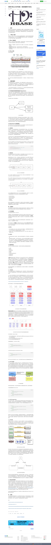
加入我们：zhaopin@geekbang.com (24, 539)
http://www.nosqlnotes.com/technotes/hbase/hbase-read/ (16, 502)
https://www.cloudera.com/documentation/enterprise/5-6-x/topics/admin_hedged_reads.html (20, 508)
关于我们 (18, 536)
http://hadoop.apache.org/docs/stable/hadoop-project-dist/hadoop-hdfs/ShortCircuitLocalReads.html (21, 506)
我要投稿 (18, 537)
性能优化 (18, 513)
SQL (12, 513)
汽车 (23, 513)
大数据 (10, 513)
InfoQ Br (45, 539)
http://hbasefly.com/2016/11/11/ (12, 504)
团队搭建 (21, 513)
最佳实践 (15, 513)
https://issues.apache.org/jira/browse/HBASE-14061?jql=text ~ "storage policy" (18, 281)
